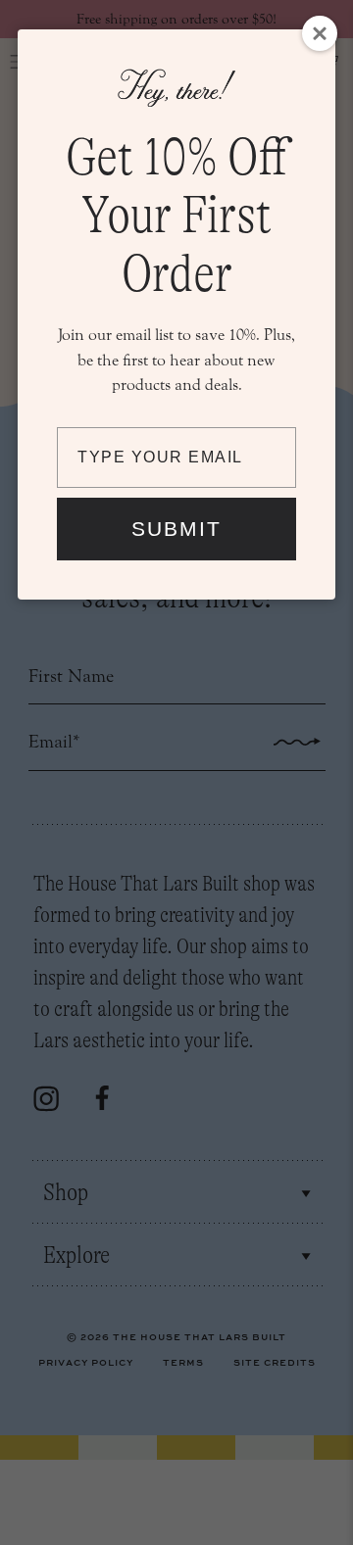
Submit (176, 528)
